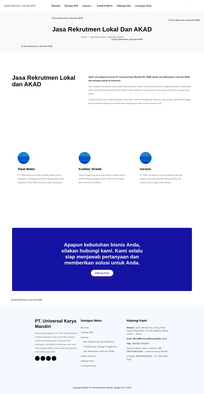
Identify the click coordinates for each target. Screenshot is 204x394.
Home (84, 37)
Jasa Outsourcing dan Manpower (99, 341)
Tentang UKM (71, 5)
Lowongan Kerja (143, 5)
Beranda (56, 5)
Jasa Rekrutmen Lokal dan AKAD (99, 351)
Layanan (86, 5)
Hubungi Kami (124, 5)
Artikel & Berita (105, 5)
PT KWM (127, 387)
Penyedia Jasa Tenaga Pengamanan (100, 346)
